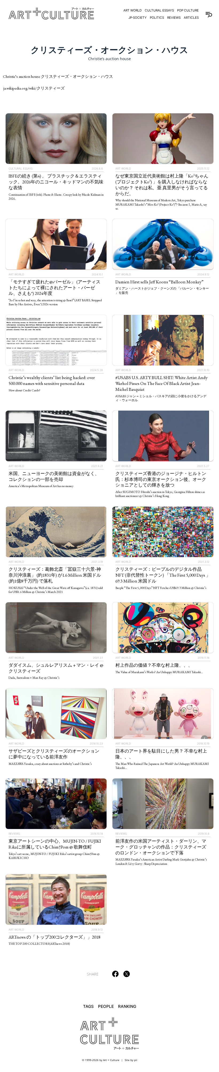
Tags (88, 1006)
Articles (191, 18)
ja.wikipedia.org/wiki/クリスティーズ (34, 88)
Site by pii (131, 1060)
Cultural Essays (159, 10)
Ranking (127, 1006)
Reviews (174, 18)
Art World (132, 10)
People (106, 1006)
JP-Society (137, 18)
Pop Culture (188, 10)
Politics (157, 18)
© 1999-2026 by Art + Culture (100, 1060)
